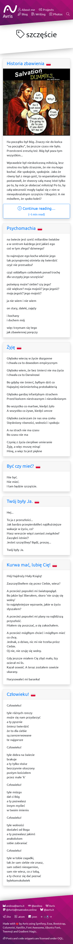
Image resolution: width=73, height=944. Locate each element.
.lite (8, 916)
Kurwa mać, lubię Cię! (29, 564)
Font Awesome (35, 927)
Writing (40, 14)
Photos (57, 14)
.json (34, 916)
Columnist (9, 927)
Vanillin (20, 927)
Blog (24, 14)
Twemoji (8, 931)
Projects (48, 9)
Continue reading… (38, 211)
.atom (21, 916)
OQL (60, 938)
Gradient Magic (27, 931)
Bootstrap (59, 923)
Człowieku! (18, 694)
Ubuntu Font (52, 927)
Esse (49, 923)
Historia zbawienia (26, 63)
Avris (25, 923)
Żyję (11, 347)
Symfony (41, 923)
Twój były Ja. (20, 501)
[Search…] (68, 14)
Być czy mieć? (21, 466)
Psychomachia (22, 228)
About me (28, 9)
